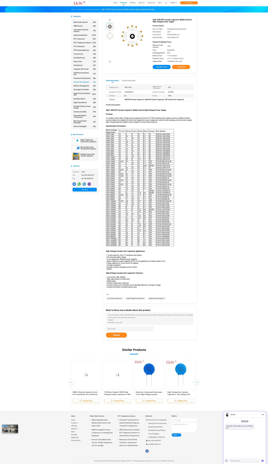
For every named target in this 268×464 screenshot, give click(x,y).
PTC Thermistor (85, 46)
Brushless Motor (85, 99)
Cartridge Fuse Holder (85, 89)
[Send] (262, 460)
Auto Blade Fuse (85, 58)
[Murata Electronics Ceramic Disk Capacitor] (76, 149)
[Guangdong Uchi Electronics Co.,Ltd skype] (84, 184)
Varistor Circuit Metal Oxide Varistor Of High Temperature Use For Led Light (102, 442)
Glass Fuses (85, 61)
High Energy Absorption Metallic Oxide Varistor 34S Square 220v (101, 423)
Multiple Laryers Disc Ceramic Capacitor (88, 155)
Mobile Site (75, 437)
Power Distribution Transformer (85, 116)
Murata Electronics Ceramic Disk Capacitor (88, 148)
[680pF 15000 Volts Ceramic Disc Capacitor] (76, 142)
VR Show (74, 426)
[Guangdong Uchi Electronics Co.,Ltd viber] (89, 184)
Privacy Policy (75, 440)
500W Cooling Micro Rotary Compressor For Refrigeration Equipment (102, 432)
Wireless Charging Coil (85, 86)
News (73, 432)
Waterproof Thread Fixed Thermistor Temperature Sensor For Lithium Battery (128, 442)
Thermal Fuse (85, 54)
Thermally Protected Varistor (85, 30)
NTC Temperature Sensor (85, 43)
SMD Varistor (85, 26)
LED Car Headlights (85, 126)
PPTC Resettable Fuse (85, 50)
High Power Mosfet (85, 102)
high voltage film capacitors (135, 298)
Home (73, 420)
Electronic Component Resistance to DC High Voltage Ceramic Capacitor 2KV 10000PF (149, 394)
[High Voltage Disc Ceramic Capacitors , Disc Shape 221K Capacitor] (180, 374)
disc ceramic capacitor (115, 298)
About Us (74, 429)
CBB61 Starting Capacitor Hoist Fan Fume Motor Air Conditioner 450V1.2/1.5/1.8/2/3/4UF (85, 394)
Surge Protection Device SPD (85, 94)
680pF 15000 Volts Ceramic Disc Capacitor (89, 141)
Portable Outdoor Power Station (85, 107)
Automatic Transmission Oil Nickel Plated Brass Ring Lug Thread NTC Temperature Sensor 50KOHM (129, 423)
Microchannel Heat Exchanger (85, 121)
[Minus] (263, 414)
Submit (116, 335)
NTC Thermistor (85, 39)
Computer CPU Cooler (85, 69)
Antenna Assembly (85, 112)
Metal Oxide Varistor (85, 22)
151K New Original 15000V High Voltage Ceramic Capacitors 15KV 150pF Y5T (117, 394)
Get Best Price (161, 67)
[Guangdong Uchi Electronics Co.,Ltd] (79, 3)
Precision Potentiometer (85, 78)
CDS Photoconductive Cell (85, 73)
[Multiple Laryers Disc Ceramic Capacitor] (76, 156)
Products (74, 423)
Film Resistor (85, 65)
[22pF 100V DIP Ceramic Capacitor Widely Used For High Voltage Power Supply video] (132, 36)
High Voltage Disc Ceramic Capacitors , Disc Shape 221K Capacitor (178, 394)
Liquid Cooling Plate (85, 35)
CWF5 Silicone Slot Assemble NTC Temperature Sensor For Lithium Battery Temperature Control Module (129, 433)
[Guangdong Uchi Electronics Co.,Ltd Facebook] (147, 451)
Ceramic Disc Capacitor (85, 82)
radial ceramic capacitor (156, 298)
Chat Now (189, 3)
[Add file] (226, 460)
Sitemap (74, 434)
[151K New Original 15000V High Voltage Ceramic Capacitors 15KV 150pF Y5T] (117, 374)
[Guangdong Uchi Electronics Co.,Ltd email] (74, 184)
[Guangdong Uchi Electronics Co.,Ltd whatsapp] (79, 184)
